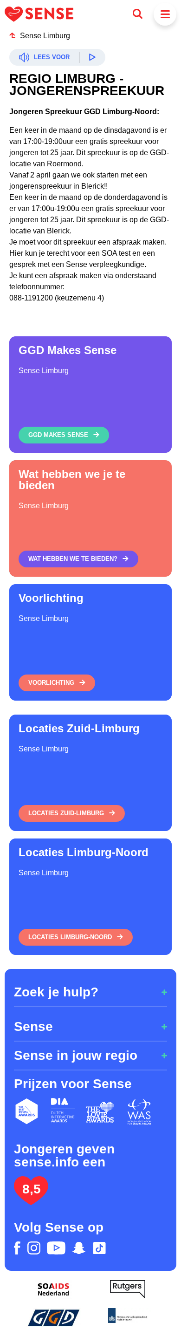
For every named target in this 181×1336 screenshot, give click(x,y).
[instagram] (33, 1247)
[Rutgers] (127, 1289)
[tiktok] (99, 1247)
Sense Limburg (45, 36)
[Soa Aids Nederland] (53, 1289)
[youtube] (56, 1247)
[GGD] (53, 1317)
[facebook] (17, 1247)
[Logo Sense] (39, 14)
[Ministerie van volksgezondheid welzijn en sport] (127, 1317)
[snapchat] (78, 1247)
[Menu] (165, 14)
